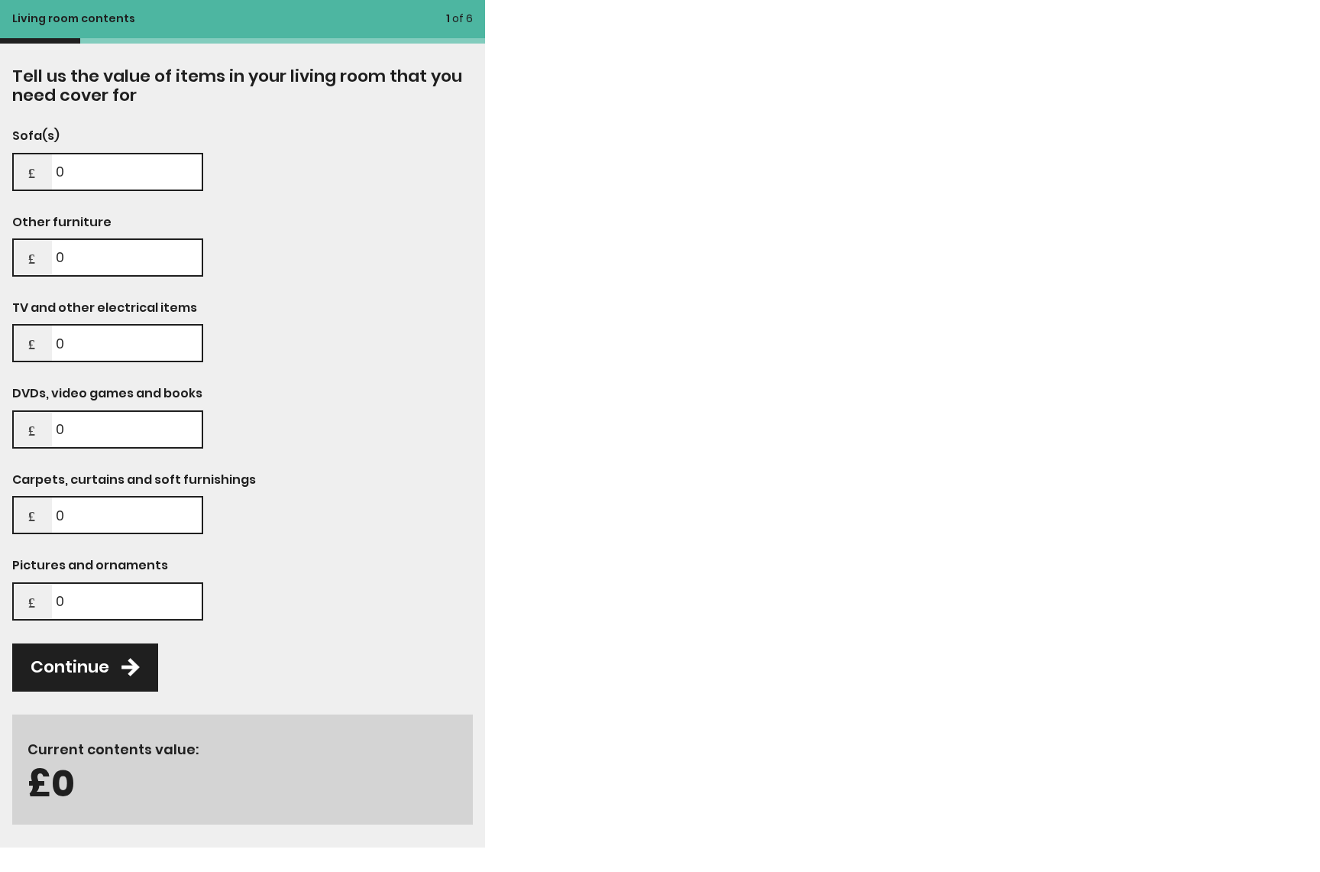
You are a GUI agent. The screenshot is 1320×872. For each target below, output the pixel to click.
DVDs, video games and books (107, 393)
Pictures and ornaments (90, 565)
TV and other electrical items (104, 308)
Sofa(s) (36, 136)
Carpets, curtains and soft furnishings (134, 480)
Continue (70, 667)
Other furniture (62, 222)
